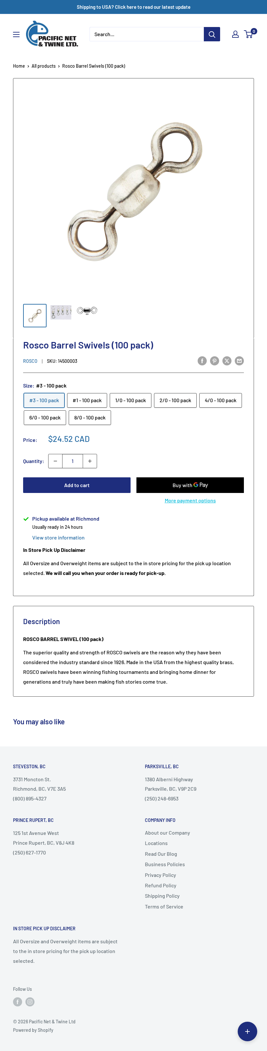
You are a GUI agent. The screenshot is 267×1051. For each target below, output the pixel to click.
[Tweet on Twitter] (227, 360)
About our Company (167, 832)
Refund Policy (160, 885)
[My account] (235, 34)
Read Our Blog (161, 854)
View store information (58, 537)
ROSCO (30, 361)
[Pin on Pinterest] (214, 360)
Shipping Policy (162, 896)
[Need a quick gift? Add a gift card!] (247, 1031)
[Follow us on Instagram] (30, 1001)
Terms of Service (164, 906)
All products (44, 66)
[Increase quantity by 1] (90, 461)
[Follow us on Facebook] (17, 1001)
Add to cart (77, 485)
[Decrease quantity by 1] (55, 461)
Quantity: (33, 461)
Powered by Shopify (33, 1030)
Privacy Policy (160, 875)
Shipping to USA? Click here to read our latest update (133, 7)
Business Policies (165, 864)
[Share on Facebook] (202, 360)
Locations (156, 843)
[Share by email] (239, 360)
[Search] (212, 34)
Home (19, 66)
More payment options (190, 500)
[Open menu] (16, 34)
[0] (249, 34)
